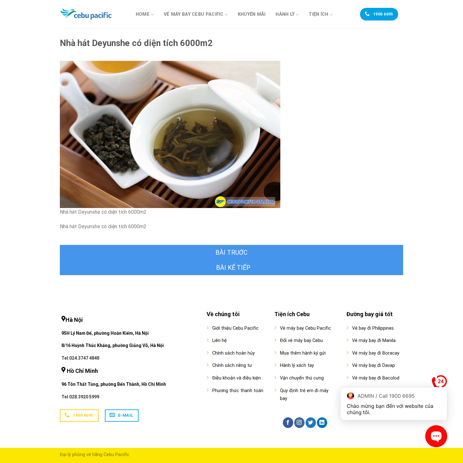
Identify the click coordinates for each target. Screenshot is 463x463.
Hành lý (285, 14)
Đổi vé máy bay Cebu (301, 340)
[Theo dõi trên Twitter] (311, 422)
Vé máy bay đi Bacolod (375, 378)
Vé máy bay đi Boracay (375, 353)
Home (143, 14)
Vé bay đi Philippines (373, 328)
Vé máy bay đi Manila (374, 340)
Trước (231, 252)
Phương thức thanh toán (237, 390)
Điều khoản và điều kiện (236, 378)
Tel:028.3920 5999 (80, 396)
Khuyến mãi (252, 14)
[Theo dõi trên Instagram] (299, 422)
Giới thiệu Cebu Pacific (235, 328)
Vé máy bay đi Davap (373, 365)
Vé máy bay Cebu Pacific (194, 14)
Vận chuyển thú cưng (302, 378)
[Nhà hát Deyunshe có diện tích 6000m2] (170, 134)
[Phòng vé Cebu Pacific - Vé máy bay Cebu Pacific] (91, 14)
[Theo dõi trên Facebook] (288, 422)
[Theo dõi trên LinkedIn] (322, 422)
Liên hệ (219, 340)
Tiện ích (318, 14)
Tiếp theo (231, 267)
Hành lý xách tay (297, 365)
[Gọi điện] (439, 384)
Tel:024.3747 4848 (80, 358)
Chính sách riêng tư (232, 365)
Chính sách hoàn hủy (233, 353)
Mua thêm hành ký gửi (303, 353)
